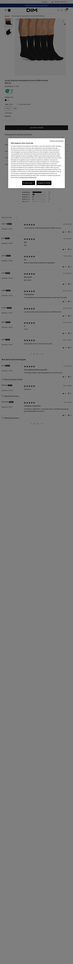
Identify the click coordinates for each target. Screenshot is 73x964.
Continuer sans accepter (57, 141)
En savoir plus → (28, 183)
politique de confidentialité (27, 177)
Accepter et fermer (44, 183)
